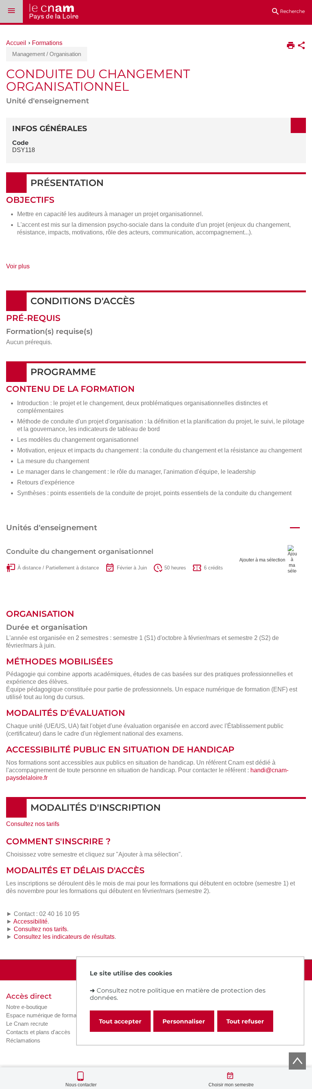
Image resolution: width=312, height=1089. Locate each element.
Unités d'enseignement (51, 527)
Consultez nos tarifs (32, 824)
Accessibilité (30, 921)
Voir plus (26, 269)
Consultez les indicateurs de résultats (64, 936)
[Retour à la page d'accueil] (50, 12)
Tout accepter (120, 1021)
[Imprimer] (290, 46)
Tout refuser (245, 1021)
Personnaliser (183, 1021)
